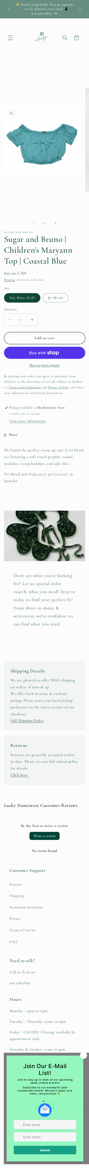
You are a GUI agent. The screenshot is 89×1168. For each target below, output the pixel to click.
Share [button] (13, 434)
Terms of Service (22, 930)
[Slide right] (55, 223)
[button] (10, 37)
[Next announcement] (80, 9)
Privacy (15, 918)
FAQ (13, 942)
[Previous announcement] (9, 9)
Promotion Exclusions (26, 907)
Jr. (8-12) (55, 297)
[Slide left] (33, 223)
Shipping (9, 279)
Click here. (19, 775)
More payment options (44, 365)
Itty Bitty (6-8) (22, 297)
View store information (27, 421)
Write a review (44, 836)
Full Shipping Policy (27, 720)
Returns (15, 884)
